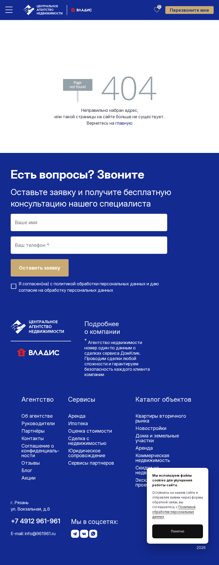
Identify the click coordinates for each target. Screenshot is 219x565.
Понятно (177, 531)
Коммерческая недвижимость (152, 458)
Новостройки (150, 428)
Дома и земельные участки (157, 438)
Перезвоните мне (189, 10)
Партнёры (33, 431)
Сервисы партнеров (91, 463)
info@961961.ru (40, 533)
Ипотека (78, 423)
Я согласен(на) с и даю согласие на (89, 287)
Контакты (32, 438)
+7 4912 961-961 (35, 521)
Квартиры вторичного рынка (160, 418)
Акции (28, 478)
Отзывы (30, 463)
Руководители (38, 423)
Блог (26, 470)
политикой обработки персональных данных (100, 283)
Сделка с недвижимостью (87, 441)
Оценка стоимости (90, 431)
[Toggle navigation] (9, 9)
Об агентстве (37, 416)
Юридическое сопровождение (86, 453)
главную (123, 123)
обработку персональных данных (78, 290)
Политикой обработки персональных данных (173, 512)
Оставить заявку (39, 268)
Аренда (76, 416)
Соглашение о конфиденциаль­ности (40, 450)
